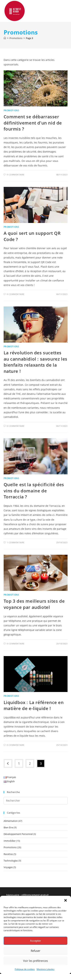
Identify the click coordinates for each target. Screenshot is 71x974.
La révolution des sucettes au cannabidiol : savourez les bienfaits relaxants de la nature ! (35, 362)
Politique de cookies (25, 969)
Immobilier (9, 840)
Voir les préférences (35, 961)
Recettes (8, 854)
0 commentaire (15, 174)
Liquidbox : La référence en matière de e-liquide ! (34, 705)
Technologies (11, 860)
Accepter (35, 940)
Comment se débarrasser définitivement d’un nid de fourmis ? (33, 123)
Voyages (8, 867)
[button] (65, 900)
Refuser (35, 950)
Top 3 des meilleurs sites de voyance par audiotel (34, 604)
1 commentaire (15, 542)
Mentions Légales (45, 969)
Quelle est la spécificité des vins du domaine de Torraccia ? (34, 490)
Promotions (11, 110)
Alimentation (11, 821)
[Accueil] (5, 38)
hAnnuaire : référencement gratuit (27, 895)
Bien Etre (8, 827)
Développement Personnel (18, 834)
